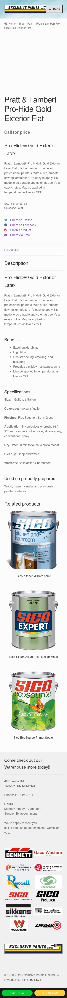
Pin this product (20, 230)
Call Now (17, 993)
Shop (21, 23)
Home (12, 23)
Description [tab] (11, 250)
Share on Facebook (23, 225)
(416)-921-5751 (32, 979)
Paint (30, 23)
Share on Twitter (21, 220)
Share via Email (20, 235)
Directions (50, 993)
